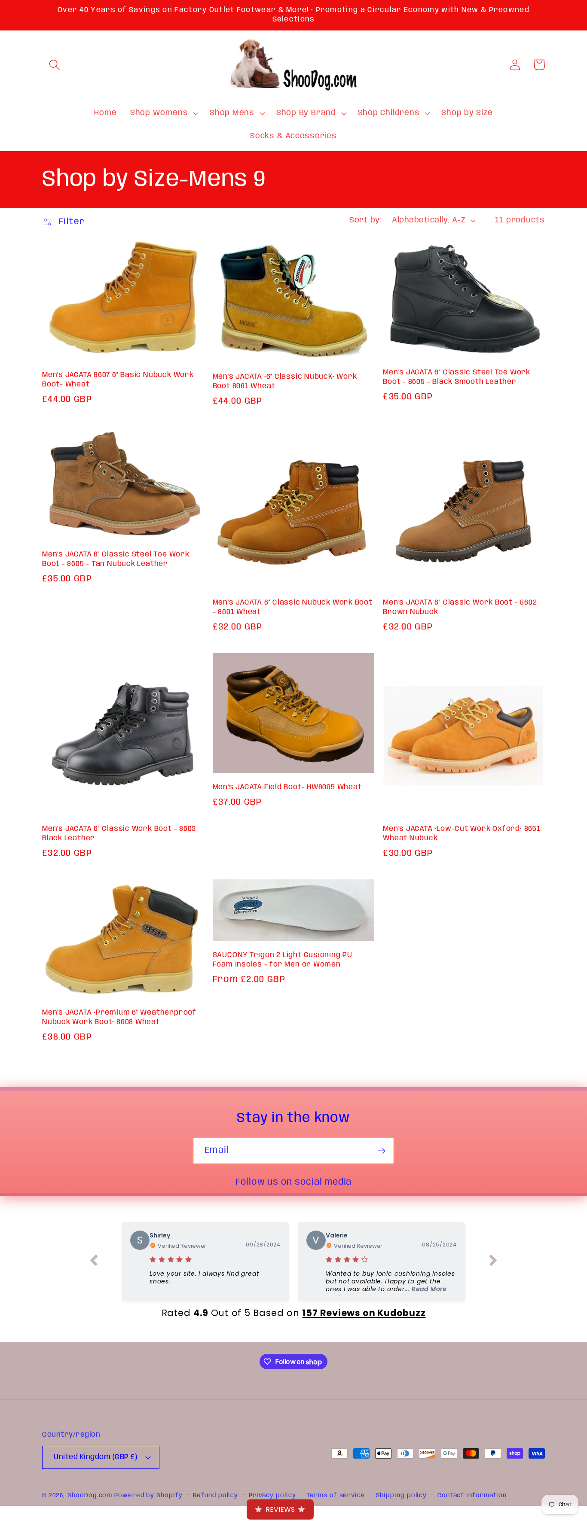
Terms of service (335, 1496)
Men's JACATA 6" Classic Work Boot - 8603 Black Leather (119, 833)
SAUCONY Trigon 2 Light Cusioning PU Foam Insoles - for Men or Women (282, 959)
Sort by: (365, 220)
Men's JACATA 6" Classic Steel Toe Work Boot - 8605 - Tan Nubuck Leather (116, 559)
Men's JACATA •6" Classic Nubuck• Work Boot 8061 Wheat (285, 381)
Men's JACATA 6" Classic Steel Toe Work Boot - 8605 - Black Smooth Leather (456, 377)
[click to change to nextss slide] (493, 1262)
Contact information (472, 1496)
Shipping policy (401, 1496)
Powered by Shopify (148, 1496)
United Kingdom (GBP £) (95, 1457)
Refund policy (215, 1496)
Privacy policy (272, 1496)
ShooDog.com (89, 1496)
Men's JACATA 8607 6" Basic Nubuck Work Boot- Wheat (118, 379)
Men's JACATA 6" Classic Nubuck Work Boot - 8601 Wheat (293, 607)
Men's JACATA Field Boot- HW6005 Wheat (287, 787)
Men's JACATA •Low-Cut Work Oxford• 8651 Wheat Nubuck (461, 833)
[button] (54, 64)
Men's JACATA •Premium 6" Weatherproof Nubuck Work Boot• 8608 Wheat (119, 1017)
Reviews (280, 1509)
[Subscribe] (381, 1151)
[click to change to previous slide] (93, 1262)
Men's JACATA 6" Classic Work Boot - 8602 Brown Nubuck (460, 607)
